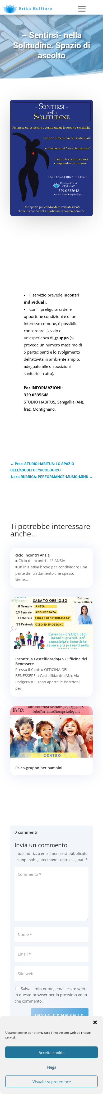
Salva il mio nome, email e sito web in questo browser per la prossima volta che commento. (51, 995)
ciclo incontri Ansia (32, 555)
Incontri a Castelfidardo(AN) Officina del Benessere (51, 661)
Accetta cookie (51, 1052)
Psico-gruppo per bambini (38, 767)
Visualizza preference (51, 1081)
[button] (95, 1022)
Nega (51, 1067)
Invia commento (60, 1015)
